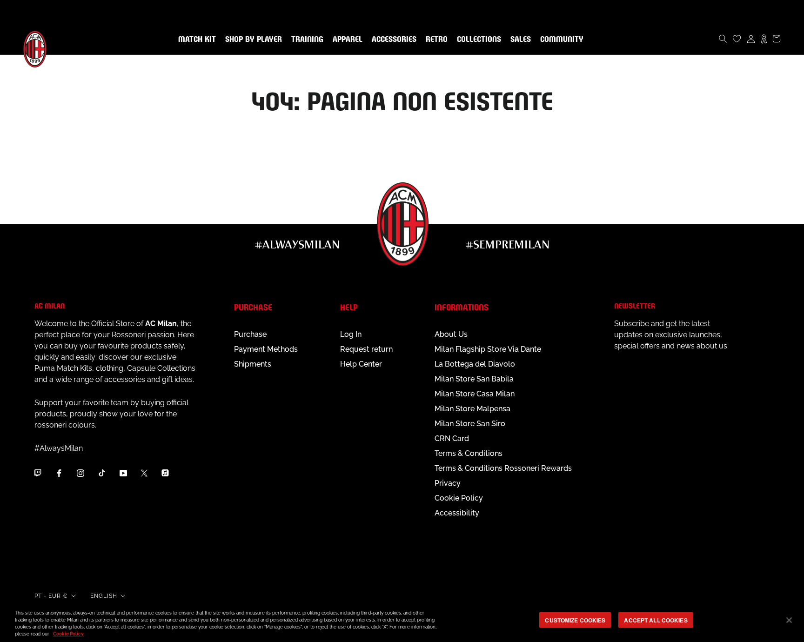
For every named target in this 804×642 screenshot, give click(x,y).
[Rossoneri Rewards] (764, 38)
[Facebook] (59, 473)
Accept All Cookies (655, 620)
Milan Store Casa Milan (475, 393)
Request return (366, 349)
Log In (351, 334)
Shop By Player (253, 40)
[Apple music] (165, 473)
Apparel (345, 39)
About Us (451, 334)
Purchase (250, 334)
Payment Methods (266, 349)
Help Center (361, 364)
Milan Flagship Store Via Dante (488, 349)
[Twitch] (37, 473)
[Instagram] (80, 473)
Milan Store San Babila (474, 378)
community (559, 39)
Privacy (448, 483)
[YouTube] (123, 473)
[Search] (723, 38)
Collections (477, 39)
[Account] (751, 38)
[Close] (789, 620)
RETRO (435, 39)
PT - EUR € (51, 596)
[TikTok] (102, 473)
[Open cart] (776, 38)
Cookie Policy (459, 498)
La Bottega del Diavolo (475, 364)
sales (519, 39)
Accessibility (457, 512)
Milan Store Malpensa (472, 408)
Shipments (252, 364)
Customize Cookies (575, 620)
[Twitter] (144, 473)
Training (305, 39)
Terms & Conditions (468, 453)
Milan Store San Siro (470, 423)
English (103, 596)
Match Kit (195, 39)
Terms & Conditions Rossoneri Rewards (503, 468)
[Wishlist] (737, 38)
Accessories (392, 39)
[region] (402, 621)
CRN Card (452, 438)
